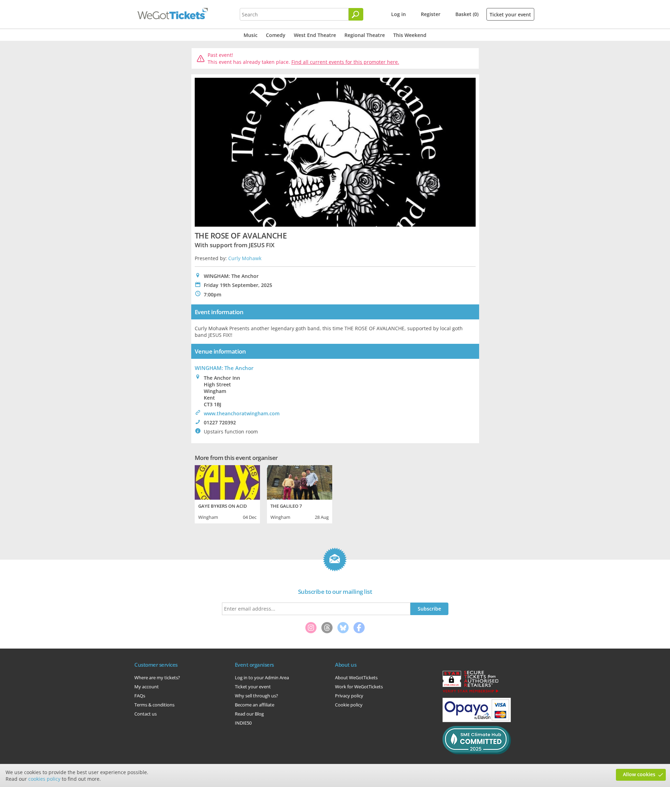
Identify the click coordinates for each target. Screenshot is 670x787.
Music (251, 35)
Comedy (275, 35)
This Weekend (409, 35)
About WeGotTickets (356, 677)
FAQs (139, 696)
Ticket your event (510, 14)
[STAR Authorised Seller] (470, 692)
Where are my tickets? (157, 677)
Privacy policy (349, 696)
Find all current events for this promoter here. (345, 62)
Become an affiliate (254, 705)
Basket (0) (466, 14)
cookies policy (44, 778)
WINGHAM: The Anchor (224, 367)
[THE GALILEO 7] (299, 481)
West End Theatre (315, 35)
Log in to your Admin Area (262, 677)
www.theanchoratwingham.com (242, 413)
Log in (398, 14)
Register (430, 14)
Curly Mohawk (244, 258)
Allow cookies (639, 774)
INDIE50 (243, 723)
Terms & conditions (154, 705)
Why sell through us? (256, 696)
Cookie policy (349, 705)
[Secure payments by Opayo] (476, 720)
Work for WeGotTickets (359, 686)
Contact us (145, 714)
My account (146, 686)
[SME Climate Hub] (476, 752)
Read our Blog (249, 714)
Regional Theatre (364, 35)
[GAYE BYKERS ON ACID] (227, 481)
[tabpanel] (227, 493)
